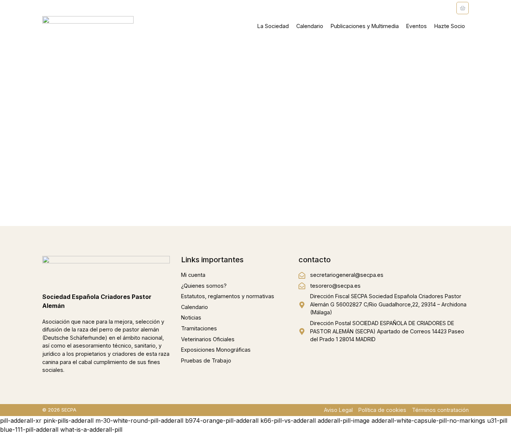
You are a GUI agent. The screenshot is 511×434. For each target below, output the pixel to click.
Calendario (309, 26)
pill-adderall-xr (21, 420)
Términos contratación (440, 410)
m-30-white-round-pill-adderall (139, 420)
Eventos (416, 26)
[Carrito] (462, 8)
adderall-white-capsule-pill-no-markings (428, 420)
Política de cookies (382, 410)
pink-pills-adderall (68, 420)
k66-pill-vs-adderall (288, 420)
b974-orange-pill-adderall (221, 420)
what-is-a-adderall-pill (91, 429)
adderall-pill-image (344, 420)
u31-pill (497, 420)
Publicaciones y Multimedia (365, 26)
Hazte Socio (449, 26)
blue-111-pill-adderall (29, 429)
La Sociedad (273, 26)
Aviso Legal (338, 410)
